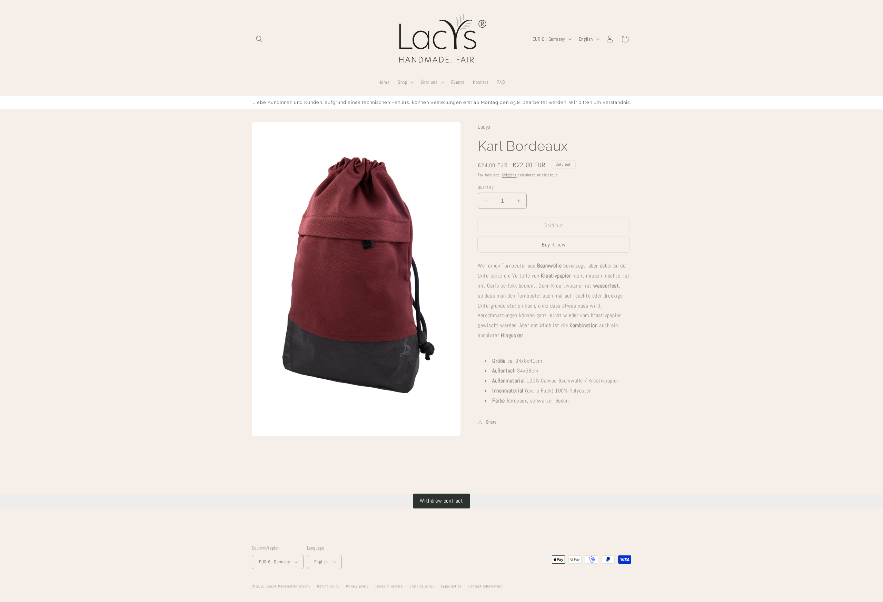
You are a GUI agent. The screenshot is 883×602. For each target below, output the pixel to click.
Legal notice (451, 586)
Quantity (486, 187)
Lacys (272, 586)
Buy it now (554, 244)
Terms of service (389, 586)
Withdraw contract (441, 500)
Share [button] (491, 422)
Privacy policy (357, 586)
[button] (259, 39)
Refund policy (328, 586)
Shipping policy (421, 586)
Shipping (509, 175)
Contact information (485, 586)
